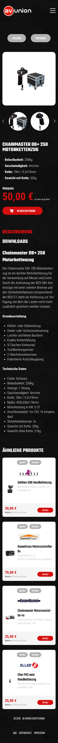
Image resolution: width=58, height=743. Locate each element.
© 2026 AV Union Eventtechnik (29, 718)
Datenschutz (25, 733)
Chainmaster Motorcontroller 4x (34, 613)
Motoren (41, 38)
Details (45, 510)
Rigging (16, 38)
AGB (15, 733)
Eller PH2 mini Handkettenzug (27, 677)
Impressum (39, 733)
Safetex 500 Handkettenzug (35, 482)
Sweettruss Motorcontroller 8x (35, 549)
